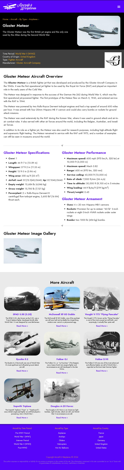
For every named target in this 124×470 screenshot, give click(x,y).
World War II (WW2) (25, 53)
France (101, 433)
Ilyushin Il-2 (22, 359)
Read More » (22, 326)
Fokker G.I (62, 359)
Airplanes (33, 19)
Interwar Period (22, 440)
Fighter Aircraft (15, 59)
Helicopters (62, 444)
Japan (101, 436)
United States (101, 447)
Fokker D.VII (101, 359)
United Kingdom (27, 56)
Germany (101, 440)
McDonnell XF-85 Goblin (62, 314)
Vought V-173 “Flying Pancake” (102, 314)
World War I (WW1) (22, 436)
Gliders (62, 440)
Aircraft (14, 19)
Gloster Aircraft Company (28, 62)
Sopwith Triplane (22, 406)
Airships (62, 436)
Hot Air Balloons (62, 447)
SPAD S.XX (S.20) (22, 314)
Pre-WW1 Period (22, 433)
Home (5, 19)
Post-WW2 (22, 447)
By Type (23, 19)
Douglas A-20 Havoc (62, 406)
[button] (119, 6)
